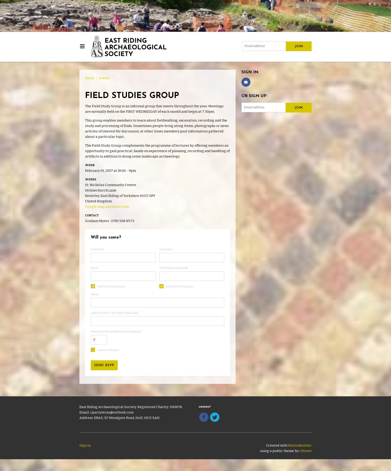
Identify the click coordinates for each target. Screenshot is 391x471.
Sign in (85, 445)
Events (104, 78)
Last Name (165, 249)
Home (90, 78)
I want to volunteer (108, 350)
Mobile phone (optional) (173, 268)
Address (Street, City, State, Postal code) (114, 313)
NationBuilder (300, 445)
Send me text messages (180, 286)
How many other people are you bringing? (116, 331)
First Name (97, 249)
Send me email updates (111, 286)
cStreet (305, 451)
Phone (94, 294)
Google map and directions (107, 207)
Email (94, 268)
